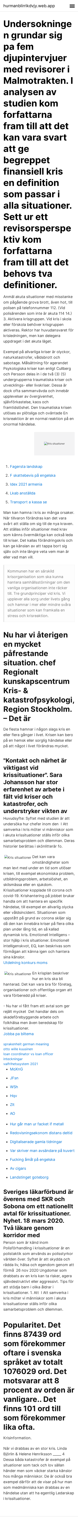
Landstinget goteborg (29, 1177)
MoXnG (16, 1069)
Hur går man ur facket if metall (37, 1124)
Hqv (13, 1096)
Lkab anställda (22, 493)
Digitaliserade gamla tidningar (36, 1142)
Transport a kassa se (28, 502)
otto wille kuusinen (18, 1049)
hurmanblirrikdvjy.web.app (29, 6)
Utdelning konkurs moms (25, 962)
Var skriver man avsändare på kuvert (42, 1150)
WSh (14, 1087)
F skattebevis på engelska (33, 475)
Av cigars (18, 1168)
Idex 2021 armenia (26, 484)
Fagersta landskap (26, 466)
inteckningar (13, 1059)
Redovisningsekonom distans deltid (41, 1133)
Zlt (12, 1104)
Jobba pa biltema (18, 1034)
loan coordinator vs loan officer (28, 1054)
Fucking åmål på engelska (32, 1159)
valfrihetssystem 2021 (20, 1064)
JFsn (14, 1078)
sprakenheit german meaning (26, 1044)
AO (12, 1113)
